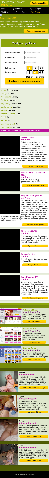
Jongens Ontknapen (18, 9)
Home (3, 9)
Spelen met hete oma (35, 246)
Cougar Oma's (21, 12)
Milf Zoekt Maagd (34, 321)
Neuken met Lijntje (34, 412)
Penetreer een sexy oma (35, 166)
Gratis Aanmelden (39, 3)
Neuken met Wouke (34, 436)
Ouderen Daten (34, 360)
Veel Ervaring (6, 12)
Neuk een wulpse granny (35, 224)
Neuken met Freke (34, 461)
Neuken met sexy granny (35, 185)
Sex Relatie (35, 12)
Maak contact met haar (36, 31)
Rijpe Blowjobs (36, 9)
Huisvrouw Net (34, 342)
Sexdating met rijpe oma (35, 298)
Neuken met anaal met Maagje (34, 388)
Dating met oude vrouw (35, 265)
